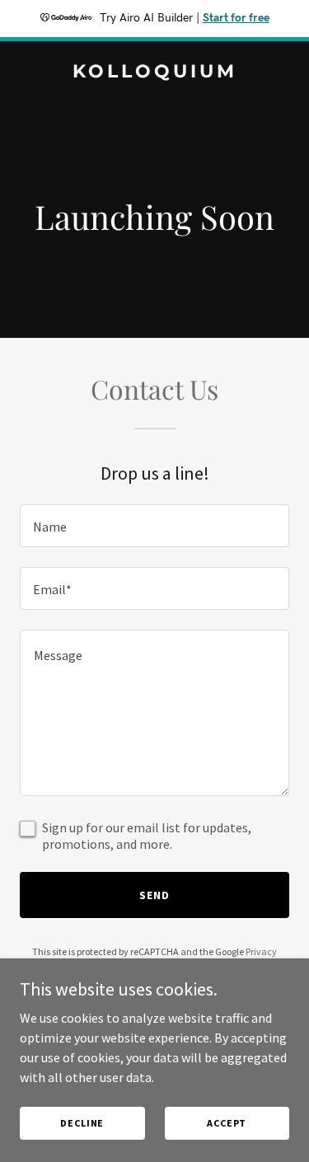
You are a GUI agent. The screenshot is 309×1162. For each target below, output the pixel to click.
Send (154, 895)
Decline (82, 1123)
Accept (226, 1123)
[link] (154, 72)
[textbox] (154, 525)
